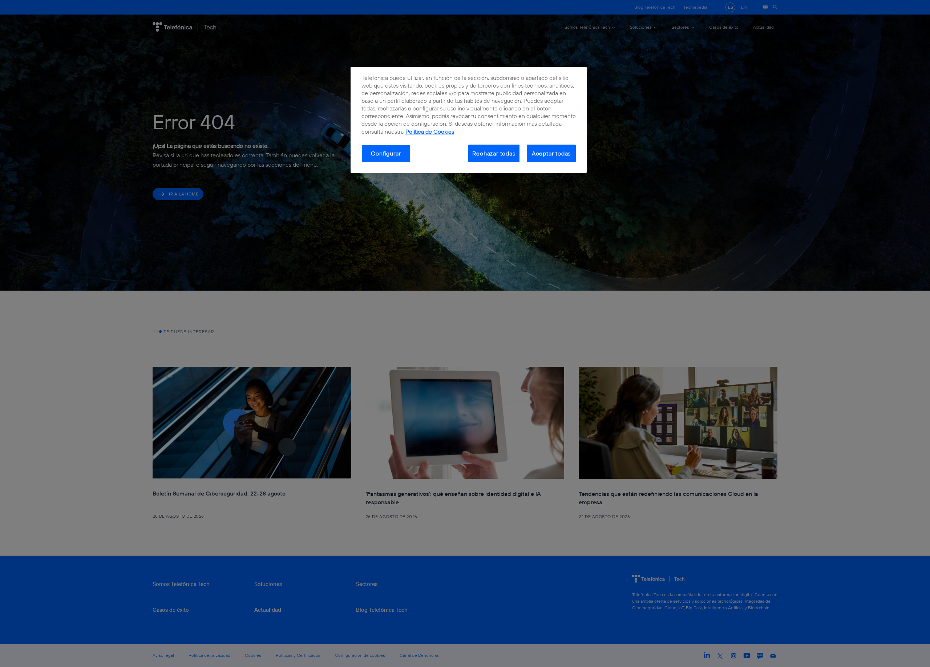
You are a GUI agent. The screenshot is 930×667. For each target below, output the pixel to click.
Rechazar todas (493, 153)
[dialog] (469, 120)
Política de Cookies (429, 131)
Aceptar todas (551, 153)
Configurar (386, 153)
